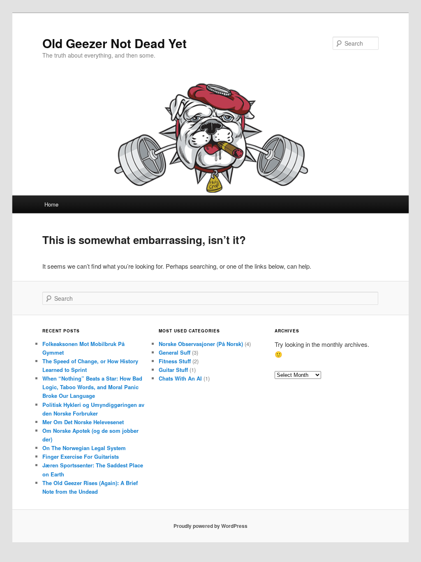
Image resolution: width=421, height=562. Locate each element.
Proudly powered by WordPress (210, 525)
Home (51, 204)
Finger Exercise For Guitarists (80, 456)
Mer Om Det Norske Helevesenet (83, 422)
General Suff (174, 352)
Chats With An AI (180, 378)
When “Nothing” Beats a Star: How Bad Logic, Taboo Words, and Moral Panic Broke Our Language (92, 386)
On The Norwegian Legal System (84, 448)
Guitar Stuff (173, 370)
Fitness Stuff (175, 361)
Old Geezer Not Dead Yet (114, 43)
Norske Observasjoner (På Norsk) (201, 344)
